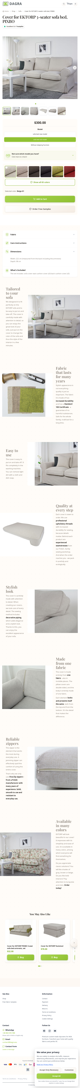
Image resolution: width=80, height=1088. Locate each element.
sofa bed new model (40, 134)
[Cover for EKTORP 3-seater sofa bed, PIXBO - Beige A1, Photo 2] (16, 111)
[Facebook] (44, 1031)
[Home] (12, 4)
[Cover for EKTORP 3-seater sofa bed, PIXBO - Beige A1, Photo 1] (6, 111)
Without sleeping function (40, 145)
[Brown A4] (34, 171)
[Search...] (64, 4)
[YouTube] (55, 1031)
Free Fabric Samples (9, 1002)
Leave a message (8, 1049)
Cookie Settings (47, 1019)
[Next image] (75, 68)
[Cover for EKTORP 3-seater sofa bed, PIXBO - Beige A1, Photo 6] (52, 111)
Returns (45, 1009)
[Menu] (75, 4)
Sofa (19, 11)
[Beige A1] (10, 171)
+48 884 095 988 (8, 1033)
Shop (13, 11)
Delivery (45, 1005)
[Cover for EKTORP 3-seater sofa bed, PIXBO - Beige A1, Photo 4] (34, 111)
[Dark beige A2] (22, 171)
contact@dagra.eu (9, 1042)
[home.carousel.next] (74, 943)
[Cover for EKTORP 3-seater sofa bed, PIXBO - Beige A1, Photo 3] (25, 111)
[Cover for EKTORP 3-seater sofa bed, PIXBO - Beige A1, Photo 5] (43, 111)
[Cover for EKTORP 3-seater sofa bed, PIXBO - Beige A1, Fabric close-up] (62, 111)
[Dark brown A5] (45, 171)
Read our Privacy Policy (45, 1065)
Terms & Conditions (49, 1012)
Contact (44, 999)
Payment (45, 1002)
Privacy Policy (46, 1015)
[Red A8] (69, 171)
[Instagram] (50, 1031)
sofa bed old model (40, 140)
